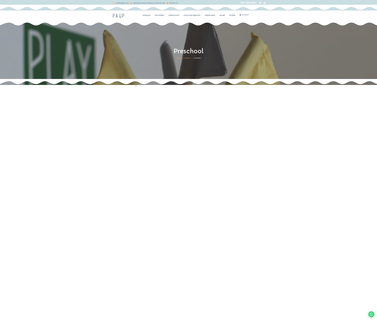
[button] (371, 314)
